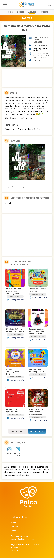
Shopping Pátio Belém (40, 49)
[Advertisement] (27, 78)
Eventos (14, 526)
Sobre (13, 531)
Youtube (14, 550)
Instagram (15, 547)
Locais (13, 522)
